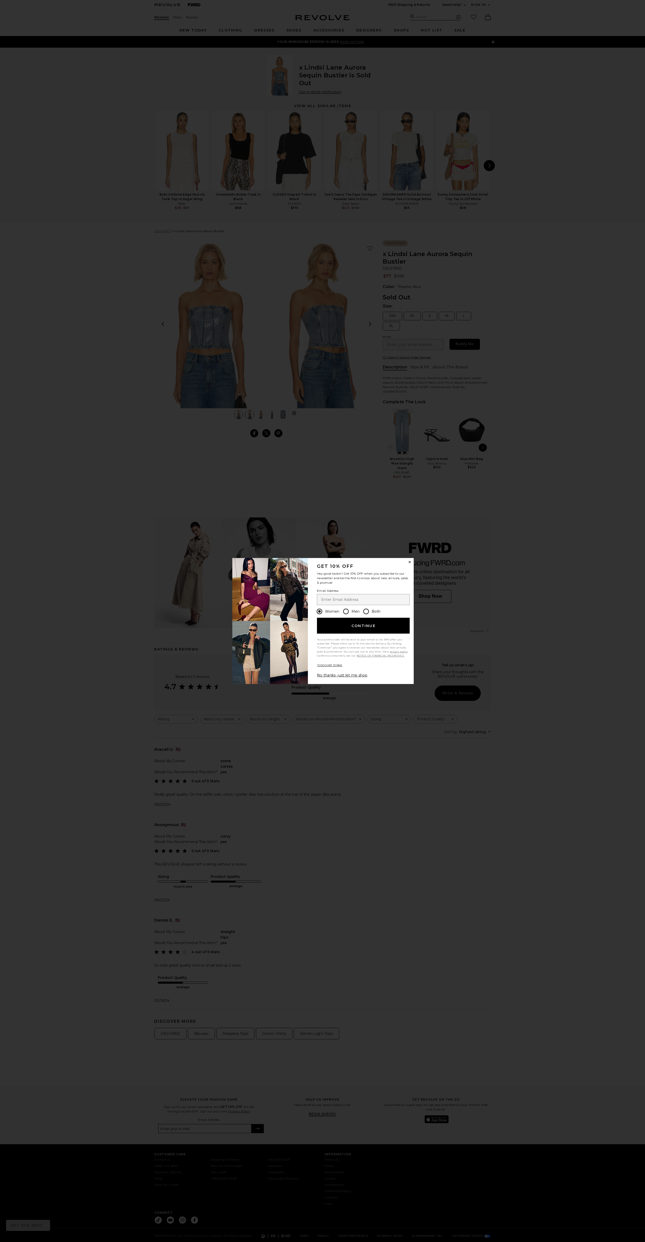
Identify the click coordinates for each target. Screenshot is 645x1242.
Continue (363, 626)
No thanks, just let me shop (342, 675)
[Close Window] (410, 562)
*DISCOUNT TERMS (329, 665)
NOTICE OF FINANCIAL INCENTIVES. (380, 655)
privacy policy (399, 651)
